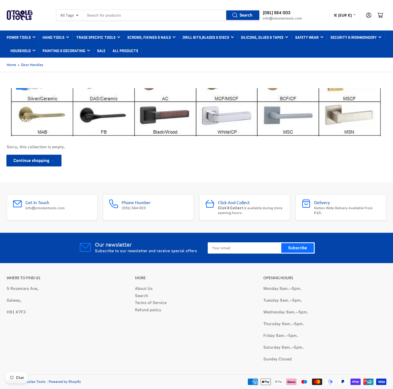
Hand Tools (53, 37)
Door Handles (32, 64)
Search (246, 15)
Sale (101, 50)
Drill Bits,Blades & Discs (206, 37)
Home (11, 64)
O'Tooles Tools (33, 381)
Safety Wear (307, 37)
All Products (125, 50)
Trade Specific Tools (95, 37)
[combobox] (171, 15)
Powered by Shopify (65, 381)
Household (20, 50)
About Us (144, 288)
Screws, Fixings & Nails (149, 37)
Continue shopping (31, 161)
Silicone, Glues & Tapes (262, 37)
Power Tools (19, 37)
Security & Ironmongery (353, 37)
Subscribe (297, 248)
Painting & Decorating (64, 50)
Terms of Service (151, 303)
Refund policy (148, 310)
